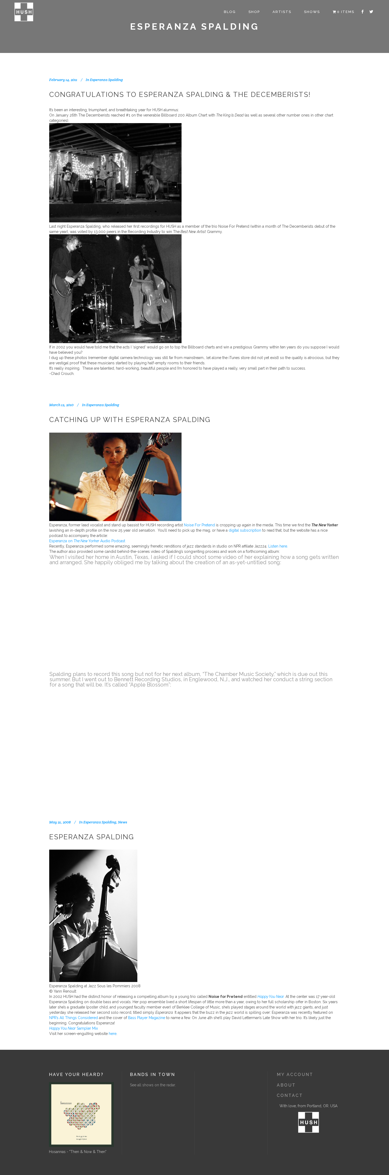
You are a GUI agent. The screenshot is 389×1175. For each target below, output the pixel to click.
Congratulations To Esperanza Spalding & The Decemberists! (180, 94)
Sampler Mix (73, 1028)
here (112, 1034)
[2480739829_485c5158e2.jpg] (93, 981)
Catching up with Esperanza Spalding (129, 420)
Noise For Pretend (199, 525)
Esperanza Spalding (106, 79)
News (122, 822)
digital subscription (245, 530)
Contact (290, 1095)
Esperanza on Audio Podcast (87, 541)
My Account (295, 1074)
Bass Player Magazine (146, 1018)
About (286, 1085)
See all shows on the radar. (153, 1085)
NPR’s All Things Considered (73, 1018)
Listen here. (278, 546)
